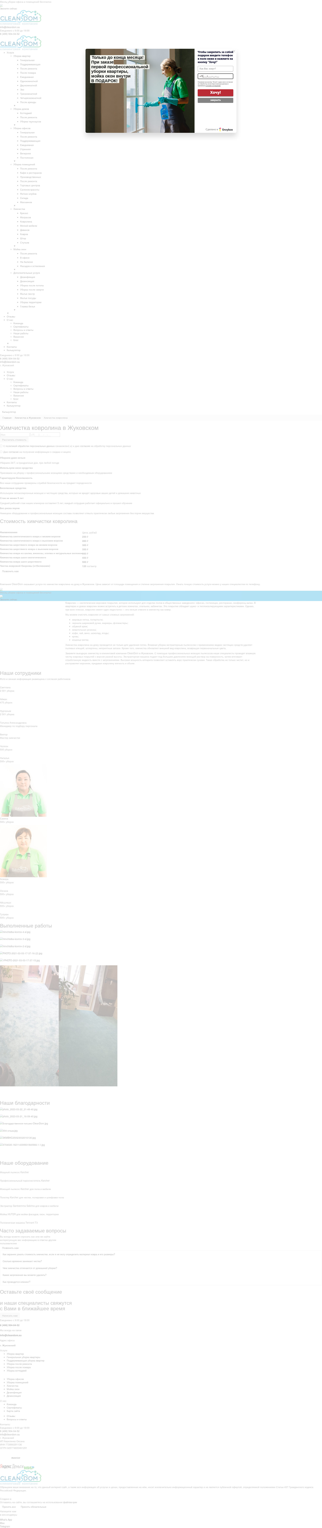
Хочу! (215, 92)
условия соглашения (213, 86)
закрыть (215, 100)
